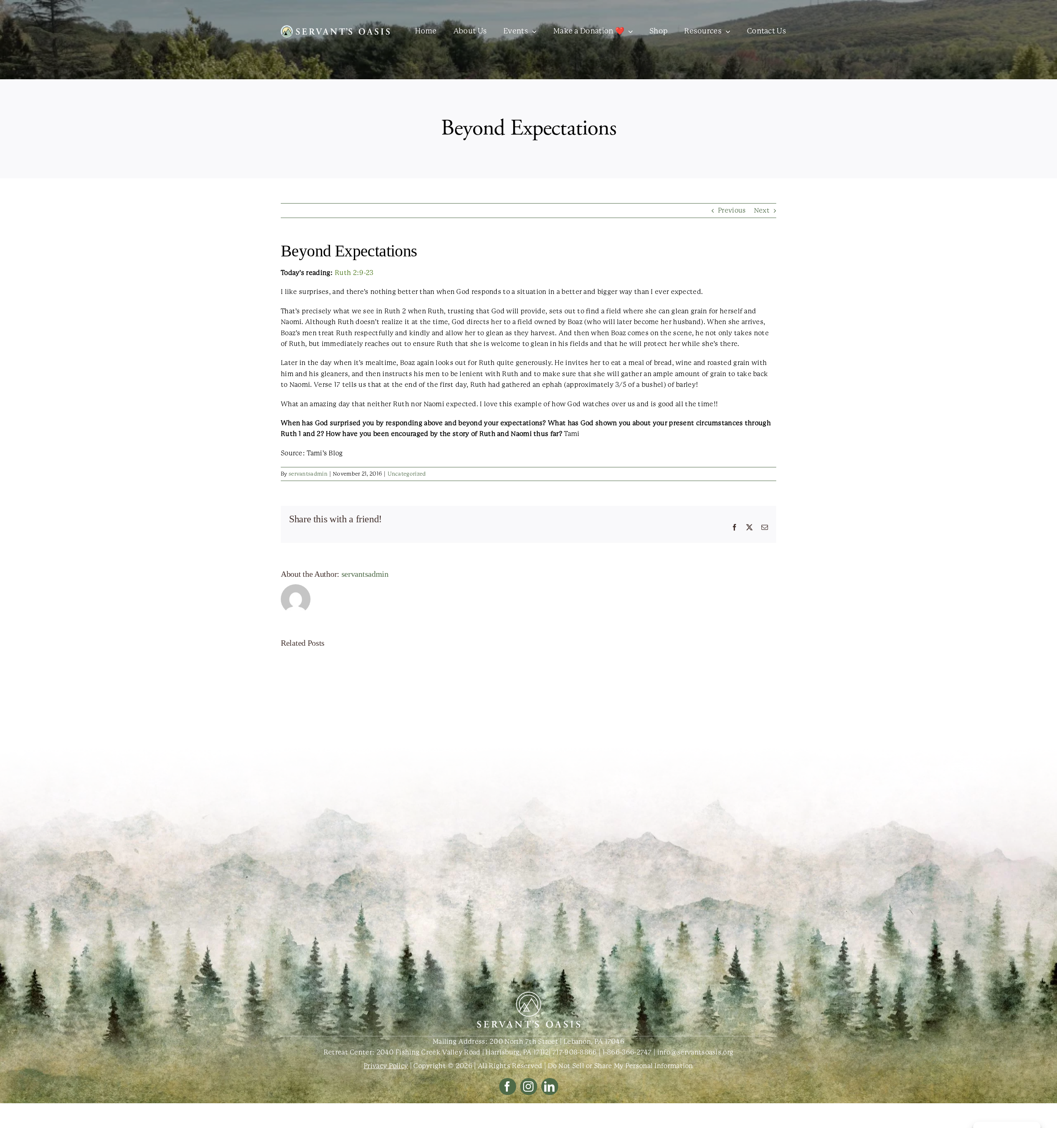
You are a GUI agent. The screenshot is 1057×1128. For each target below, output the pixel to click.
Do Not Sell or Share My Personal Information (620, 1066)
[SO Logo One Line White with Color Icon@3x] (335, 28)
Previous (732, 210)
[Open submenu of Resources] (726, 31)
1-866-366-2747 (627, 1052)
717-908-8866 (574, 1052)
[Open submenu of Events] (532, 31)
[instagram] (528, 1086)
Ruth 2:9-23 (354, 273)
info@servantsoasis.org (695, 1052)
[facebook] (507, 1086)
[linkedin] (549, 1086)
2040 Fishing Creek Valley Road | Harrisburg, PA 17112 (463, 1052)
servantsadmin (308, 474)
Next (762, 210)
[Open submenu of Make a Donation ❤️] (628, 31)
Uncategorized (407, 474)
